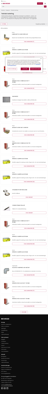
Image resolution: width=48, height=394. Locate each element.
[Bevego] (7, 319)
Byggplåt (3, 339)
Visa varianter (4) (29, 88)
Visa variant (29, 197)
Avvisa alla (25, 68)
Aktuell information (5, 358)
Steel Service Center (5, 347)
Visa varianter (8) (29, 135)
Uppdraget (3, 328)
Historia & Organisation (6, 324)
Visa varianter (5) (29, 228)
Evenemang (3, 360)
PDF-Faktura (4, 371)
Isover (13, 32)
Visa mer (24, 312)
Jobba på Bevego (5, 334)
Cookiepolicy (37, 64)
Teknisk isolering (4, 343)
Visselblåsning (4, 330)
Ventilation (3, 341)
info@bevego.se (8, 384)
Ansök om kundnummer (6, 367)
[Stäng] (41, 58)
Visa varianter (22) (29, 181)
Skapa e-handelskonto (6, 369)
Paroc (13, 79)
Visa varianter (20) (29, 275)
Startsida (3, 10)
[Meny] (2, 4)
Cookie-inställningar (12, 68)
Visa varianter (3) (27, 72)
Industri (2, 345)
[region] (24, 64)
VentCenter (3, 349)
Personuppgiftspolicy (5, 373)
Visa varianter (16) (29, 306)
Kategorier (8, 10)
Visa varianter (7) (29, 41)
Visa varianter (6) (29, 119)
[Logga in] (45, 4)
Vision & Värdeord (5, 326)
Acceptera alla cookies (35, 68)
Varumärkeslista (4, 351)
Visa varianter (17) (29, 290)
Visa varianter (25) (29, 166)
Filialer (2, 332)
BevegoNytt (3, 356)
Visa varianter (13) (29, 259)
